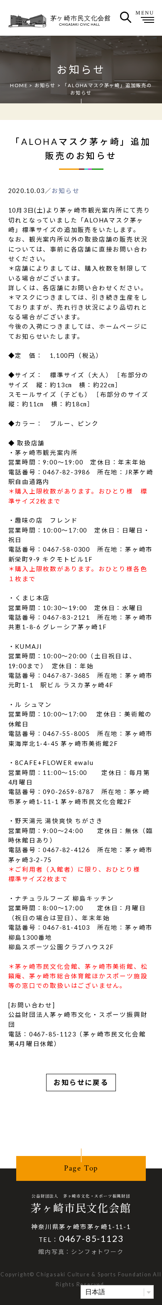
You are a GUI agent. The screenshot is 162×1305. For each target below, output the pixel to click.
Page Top (81, 1168)
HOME (18, 85)
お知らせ (45, 85)
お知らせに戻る (81, 1082)
